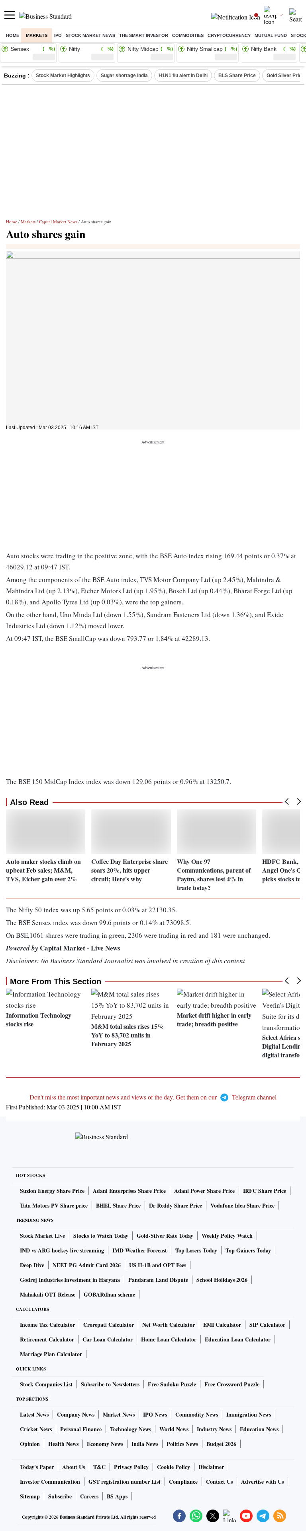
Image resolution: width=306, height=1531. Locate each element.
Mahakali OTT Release (47, 1294)
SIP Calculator (267, 1324)
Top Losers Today (196, 1250)
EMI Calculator (222, 1324)
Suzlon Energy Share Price (52, 1190)
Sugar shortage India (124, 75)
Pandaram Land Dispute (158, 1280)
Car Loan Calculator (107, 1339)
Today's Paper (37, 1467)
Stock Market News (90, 35)
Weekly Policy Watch (227, 1235)
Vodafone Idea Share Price (242, 1205)
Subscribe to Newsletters (110, 1384)
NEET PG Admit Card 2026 (87, 1265)
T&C (99, 1467)
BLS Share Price (237, 75)
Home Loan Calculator (168, 1339)
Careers (89, 1496)
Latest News (34, 1414)
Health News (63, 1444)
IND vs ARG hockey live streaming (62, 1250)
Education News (259, 1429)
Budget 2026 (221, 1444)
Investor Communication (50, 1481)
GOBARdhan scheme (109, 1294)
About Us (73, 1467)
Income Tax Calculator (47, 1324)
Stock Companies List (46, 1384)
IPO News (155, 1414)
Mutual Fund (271, 35)
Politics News (182, 1444)
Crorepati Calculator (108, 1324)
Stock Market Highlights (63, 75)
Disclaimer (211, 1467)
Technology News (130, 1429)
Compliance (183, 1481)
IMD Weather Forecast (139, 1250)
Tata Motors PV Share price (54, 1205)
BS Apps (117, 1496)
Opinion (30, 1444)
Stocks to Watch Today (100, 1235)
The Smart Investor (143, 35)
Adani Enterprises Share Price (129, 1190)
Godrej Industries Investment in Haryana (70, 1280)
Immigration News (248, 1414)
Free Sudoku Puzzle (172, 1384)
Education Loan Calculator (238, 1339)
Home (12, 35)
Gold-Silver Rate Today (165, 1235)
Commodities (188, 35)
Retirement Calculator (47, 1339)
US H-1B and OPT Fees (157, 1265)
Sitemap (30, 1496)
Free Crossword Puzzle (231, 1384)
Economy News (105, 1444)
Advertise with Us (262, 1481)
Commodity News (196, 1414)
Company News (75, 1414)
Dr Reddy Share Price (175, 1205)
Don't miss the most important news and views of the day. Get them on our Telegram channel (153, 1097)
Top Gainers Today (248, 1250)
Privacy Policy (131, 1467)
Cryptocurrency (229, 35)
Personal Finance (81, 1429)
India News (144, 1444)
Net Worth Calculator (168, 1324)
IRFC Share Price (264, 1190)
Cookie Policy (173, 1467)
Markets (36, 35)
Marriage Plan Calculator (51, 1354)
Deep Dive (32, 1265)
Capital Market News (58, 222)
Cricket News (36, 1429)
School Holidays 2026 (221, 1280)
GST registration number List (124, 1481)
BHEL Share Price (118, 1205)
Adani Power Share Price (204, 1190)
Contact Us (219, 1481)
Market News (119, 1414)
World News (173, 1429)
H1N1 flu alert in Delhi (183, 75)
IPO (58, 35)
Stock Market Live (42, 1235)
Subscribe (60, 1496)
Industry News (214, 1429)
